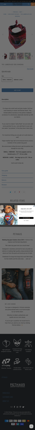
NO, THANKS (26, 220)
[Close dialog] (34, 206)
